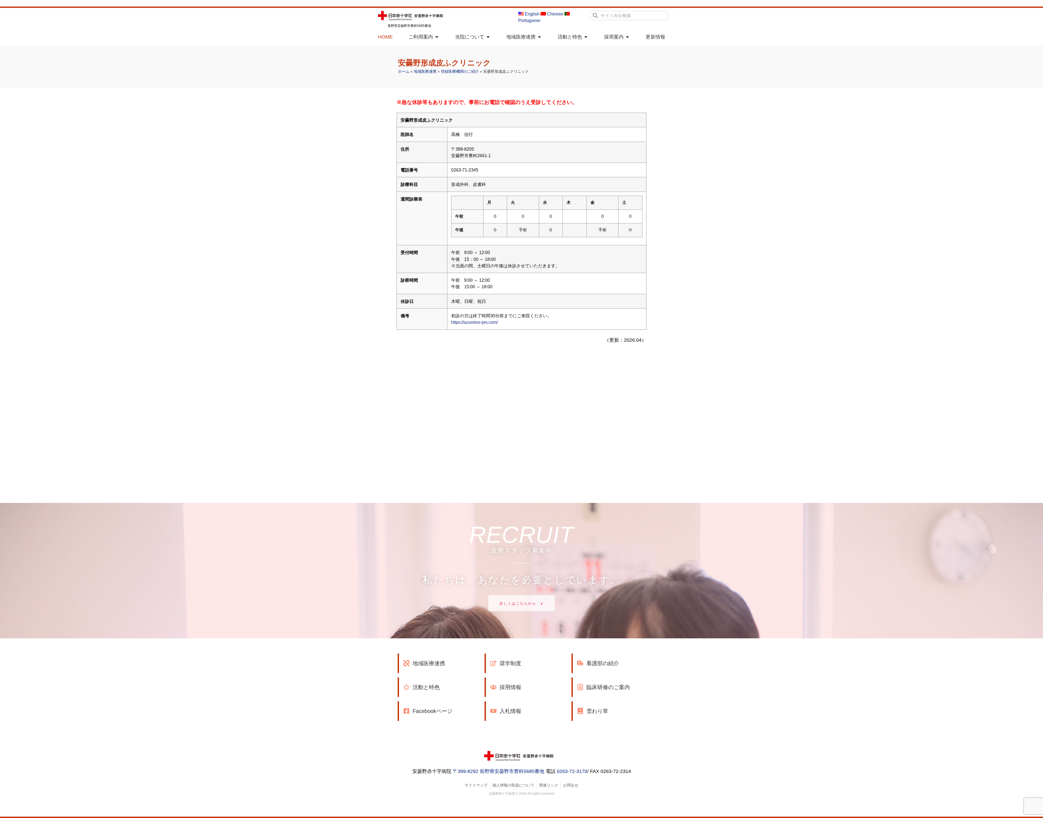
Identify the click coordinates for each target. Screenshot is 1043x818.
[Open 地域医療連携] (539, 37)
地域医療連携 (425, 71)
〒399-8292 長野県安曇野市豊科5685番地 (498, 771)
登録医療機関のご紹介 (460, 71)
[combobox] (629, 15)
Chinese (554, 14)
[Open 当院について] (488, 37)
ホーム (403, 71)
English (531, 14)
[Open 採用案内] (627, 37)
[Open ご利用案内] (436, 37)
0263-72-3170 (572, 771)
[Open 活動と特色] (585, 37)
